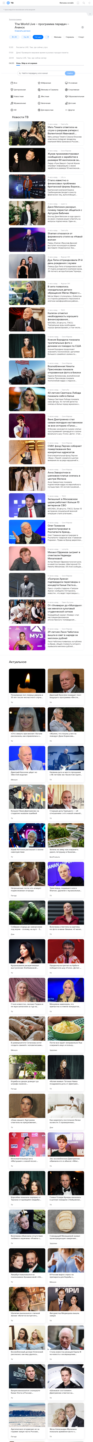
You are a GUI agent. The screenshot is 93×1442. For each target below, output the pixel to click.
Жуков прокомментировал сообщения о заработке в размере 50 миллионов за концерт (63, 157)
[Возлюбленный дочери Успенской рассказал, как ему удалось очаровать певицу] (27, 1344)
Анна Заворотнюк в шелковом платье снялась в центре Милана (64, 475)
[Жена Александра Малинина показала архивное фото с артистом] (66, 1421)
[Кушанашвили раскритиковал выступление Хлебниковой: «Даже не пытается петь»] (27, 957)
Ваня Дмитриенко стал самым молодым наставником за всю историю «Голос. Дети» (65, 422)
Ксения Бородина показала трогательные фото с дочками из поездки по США (64, 342)
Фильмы (57, 37)
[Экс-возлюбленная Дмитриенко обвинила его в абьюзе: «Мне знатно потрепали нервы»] (66, 1150)
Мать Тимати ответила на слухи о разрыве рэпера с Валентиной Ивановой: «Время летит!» (63, 130)
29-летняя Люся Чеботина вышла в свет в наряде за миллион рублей (63, 635)
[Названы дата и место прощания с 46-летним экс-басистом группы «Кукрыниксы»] (66, 764)
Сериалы (70, 37)
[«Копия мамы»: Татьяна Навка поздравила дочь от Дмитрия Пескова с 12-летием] (66, 1073)
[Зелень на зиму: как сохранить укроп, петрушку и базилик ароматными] (66, 841)
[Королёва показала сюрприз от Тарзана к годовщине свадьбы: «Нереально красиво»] (27, 1189)
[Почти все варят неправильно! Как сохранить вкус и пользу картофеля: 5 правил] (66, 1034)
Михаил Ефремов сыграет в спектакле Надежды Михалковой (64, 555)
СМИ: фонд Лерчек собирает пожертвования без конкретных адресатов (65, 449)
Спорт (81, 37)
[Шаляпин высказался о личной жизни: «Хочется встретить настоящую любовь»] (27, 1305)
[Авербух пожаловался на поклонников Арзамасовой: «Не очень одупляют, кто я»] (27, 1266)
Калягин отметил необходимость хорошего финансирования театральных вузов (63, 316)
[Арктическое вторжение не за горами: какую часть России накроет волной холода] (27, 1421)
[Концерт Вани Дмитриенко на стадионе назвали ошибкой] (27, 803)
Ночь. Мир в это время (26, 63)
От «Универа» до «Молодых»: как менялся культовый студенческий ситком (65, 608)
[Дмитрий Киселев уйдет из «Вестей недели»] (27, 764)
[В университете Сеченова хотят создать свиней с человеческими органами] (27, 1034)
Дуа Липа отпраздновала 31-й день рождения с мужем (65, 262)
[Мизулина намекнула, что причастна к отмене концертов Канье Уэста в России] (66, 996)
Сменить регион (22, 31)
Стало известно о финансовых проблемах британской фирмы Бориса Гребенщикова (63, 183)
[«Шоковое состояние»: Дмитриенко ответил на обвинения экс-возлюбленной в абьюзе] (66, 1382)
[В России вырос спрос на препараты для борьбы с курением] (66, 1266)
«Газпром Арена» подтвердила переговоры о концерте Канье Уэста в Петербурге (64, 582)
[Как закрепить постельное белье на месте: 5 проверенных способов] (66, 1112)
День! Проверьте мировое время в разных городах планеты (42, 53)
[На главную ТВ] (11, 3)
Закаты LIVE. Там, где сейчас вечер (31, 58)
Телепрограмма (15, 19)
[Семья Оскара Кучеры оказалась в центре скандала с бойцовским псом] (66, 1189)
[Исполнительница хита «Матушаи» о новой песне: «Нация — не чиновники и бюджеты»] (27, 1150)
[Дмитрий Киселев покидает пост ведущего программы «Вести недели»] (66, 687)
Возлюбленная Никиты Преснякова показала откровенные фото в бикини (64, 369)
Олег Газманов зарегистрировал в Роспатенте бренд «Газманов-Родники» (60, 529)
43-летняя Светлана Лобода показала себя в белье (64, 394)
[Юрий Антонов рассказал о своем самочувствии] (27, 841)
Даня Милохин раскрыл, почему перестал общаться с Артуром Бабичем (65, 210)
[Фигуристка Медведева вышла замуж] (66, 1305)
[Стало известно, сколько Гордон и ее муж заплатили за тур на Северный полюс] (27, 996)
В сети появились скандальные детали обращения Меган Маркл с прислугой (64, 290)
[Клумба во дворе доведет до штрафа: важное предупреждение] (27, 1073)
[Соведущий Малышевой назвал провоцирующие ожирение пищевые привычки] (66, 1228)
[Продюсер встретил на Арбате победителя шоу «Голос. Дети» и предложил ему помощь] (66, 957)
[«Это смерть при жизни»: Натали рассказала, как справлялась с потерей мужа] (27, 725)
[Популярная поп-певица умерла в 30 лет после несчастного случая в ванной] (27, 687)
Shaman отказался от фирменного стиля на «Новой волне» (65, 236)
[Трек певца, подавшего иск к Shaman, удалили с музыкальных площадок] (66, 880)
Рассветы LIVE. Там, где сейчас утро (32, 47)
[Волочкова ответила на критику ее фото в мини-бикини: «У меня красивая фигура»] (66, 919)
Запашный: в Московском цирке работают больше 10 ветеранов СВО (63, 502)
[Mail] (8, 3)
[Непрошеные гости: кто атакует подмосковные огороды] (27, 880)
